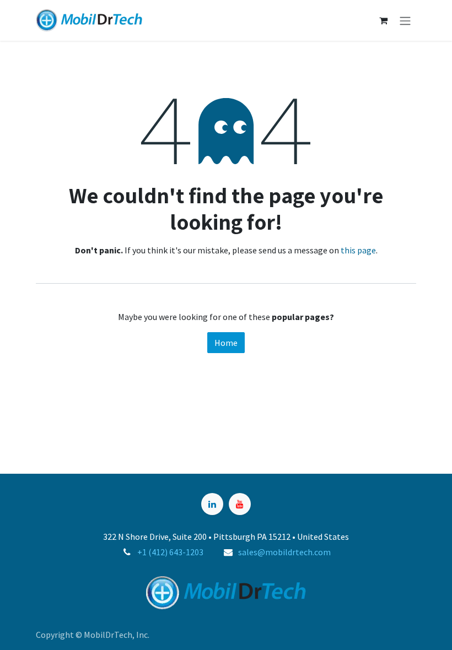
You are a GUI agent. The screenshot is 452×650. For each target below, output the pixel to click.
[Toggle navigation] (405, 20)
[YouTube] (240, 504)
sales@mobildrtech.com (284, 551)
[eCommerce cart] (383, 20)
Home (226, 342)
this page (358, 250)
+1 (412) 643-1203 (170, 551)
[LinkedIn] (212, 504)
